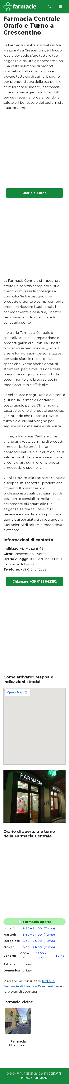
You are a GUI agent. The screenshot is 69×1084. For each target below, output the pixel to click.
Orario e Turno (34, 193)
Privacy (26, 1077)
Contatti (55, 1073)
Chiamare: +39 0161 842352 (34, 581)
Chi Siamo (41, 1077)
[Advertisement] (34, 150)
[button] (49, 6)
